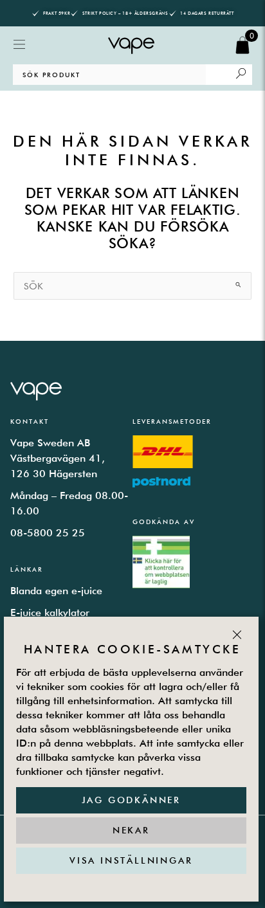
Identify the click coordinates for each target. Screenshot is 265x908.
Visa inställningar (131, 860)
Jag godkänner (131, 800)
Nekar (131, 830)
